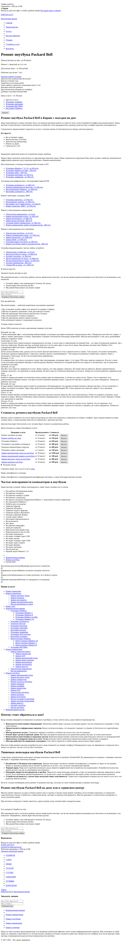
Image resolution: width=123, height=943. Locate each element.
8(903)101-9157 (7, 892)
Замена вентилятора (23, 662)
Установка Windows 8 (24, 615)
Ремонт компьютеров (14, 915)
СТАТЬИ (9, 873)
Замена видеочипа (18, 697)
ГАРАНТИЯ (11, 877)
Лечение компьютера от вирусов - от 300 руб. (24, 187)
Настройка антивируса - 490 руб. (19, 192)
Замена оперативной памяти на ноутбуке (18, 456)
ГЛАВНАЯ (10, 855)
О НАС (9, 860)
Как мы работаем (13, 36)
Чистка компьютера (19, 671)
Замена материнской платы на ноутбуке (17, 453)
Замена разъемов (17, 684)
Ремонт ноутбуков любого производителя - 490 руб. (27, 244)
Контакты (10, 49)
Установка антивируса (20, 621)
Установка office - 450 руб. (16, 173)
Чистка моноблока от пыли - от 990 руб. (22, 258)
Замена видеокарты (19, 600)
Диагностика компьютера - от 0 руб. (20, 214)
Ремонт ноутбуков (13, 919)
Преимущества (12, 27)
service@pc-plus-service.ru (11, 847)
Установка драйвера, (14, 102)
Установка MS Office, (14, 106)
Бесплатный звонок (9, 19)
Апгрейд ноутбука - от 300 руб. (18, 256)
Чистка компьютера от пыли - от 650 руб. (23, 261)
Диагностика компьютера (21, 669)
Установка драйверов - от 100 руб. (20, 177)
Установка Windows (14, 168)
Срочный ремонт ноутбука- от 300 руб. (22, 242)
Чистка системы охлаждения (22, 699)
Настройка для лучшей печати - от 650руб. (23, 204)
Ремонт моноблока (13, 593)
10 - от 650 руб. (32, 168)
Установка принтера (19, 626)
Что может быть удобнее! (50, 11)
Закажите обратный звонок (12, 851)
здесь (33, 469)
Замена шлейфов (17, 686)
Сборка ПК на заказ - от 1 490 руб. (20, 265)
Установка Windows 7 (24, 613)
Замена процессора (23, 654)
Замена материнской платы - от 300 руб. (22, 216)
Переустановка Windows (21, 639)
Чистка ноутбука (17, 707)
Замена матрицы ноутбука (12, 462)
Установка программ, (14, 104)
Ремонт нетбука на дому (11, 438)
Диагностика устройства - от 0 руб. (20, 252)
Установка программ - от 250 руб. (19, 175)
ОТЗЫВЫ (10, 881)
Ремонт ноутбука (13, 673)
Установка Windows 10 (24, 619)
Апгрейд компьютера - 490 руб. (19, 263)
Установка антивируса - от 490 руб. (20, 185)
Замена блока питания (24, 660)
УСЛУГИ (10, 868)
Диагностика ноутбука (20, 692)
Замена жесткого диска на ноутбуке (15, 459)
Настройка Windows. (14, 108)
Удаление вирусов (18, 624)
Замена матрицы (17, 598)
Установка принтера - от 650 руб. (19, 200)
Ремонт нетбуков (13, 928)
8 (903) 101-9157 (7, 845)
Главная (9, 23)
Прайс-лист (10, 606)
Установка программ (19, 628)
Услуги (9, 31)
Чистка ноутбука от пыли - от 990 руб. (21, 254)
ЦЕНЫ (9, 864)
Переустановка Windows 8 (26, 645)
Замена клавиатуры (19, 679)
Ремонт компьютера (14, 649)
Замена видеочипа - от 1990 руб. (19, 237)
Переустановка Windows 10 (26, 641)
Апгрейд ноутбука (18, 705)
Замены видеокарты (23, 664)
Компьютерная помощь (15, 608)
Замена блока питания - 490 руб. (19, 221)
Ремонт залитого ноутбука (21, 682)
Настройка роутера (18, 630)
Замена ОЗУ (20, 656)
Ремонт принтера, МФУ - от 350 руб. (21, 206)
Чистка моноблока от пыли (22, 604)
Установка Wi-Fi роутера (21, 634)
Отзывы (9, 40)
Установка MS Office (19, 647)
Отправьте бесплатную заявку (13, 297)
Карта (3, 889)
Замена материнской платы (22, 602)
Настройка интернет (19, 636)
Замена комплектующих (20, 652)
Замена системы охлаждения (22, 701)
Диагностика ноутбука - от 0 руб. (19, 233)
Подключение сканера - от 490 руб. (20, 202)
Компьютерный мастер (15, 710)
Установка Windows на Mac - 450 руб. (21, 170)
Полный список (9, 465)
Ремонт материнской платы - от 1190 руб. (23, 235)
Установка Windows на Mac (26, 617)
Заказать (5, 113)
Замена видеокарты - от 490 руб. (19, 219)
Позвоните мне (7, 906)
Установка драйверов (19, 632)
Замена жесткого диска (20, 596)
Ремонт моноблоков (14, 923)
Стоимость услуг (13, 44)
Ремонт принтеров (13, 591)
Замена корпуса (21, 667)
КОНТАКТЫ (11, 885)
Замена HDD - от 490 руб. (16, 240)
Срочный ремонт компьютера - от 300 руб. (23, 223)
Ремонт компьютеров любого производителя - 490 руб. (28, 225)
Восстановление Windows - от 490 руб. (21, 189)
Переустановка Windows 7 (26, 643)
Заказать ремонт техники (11, 77)
